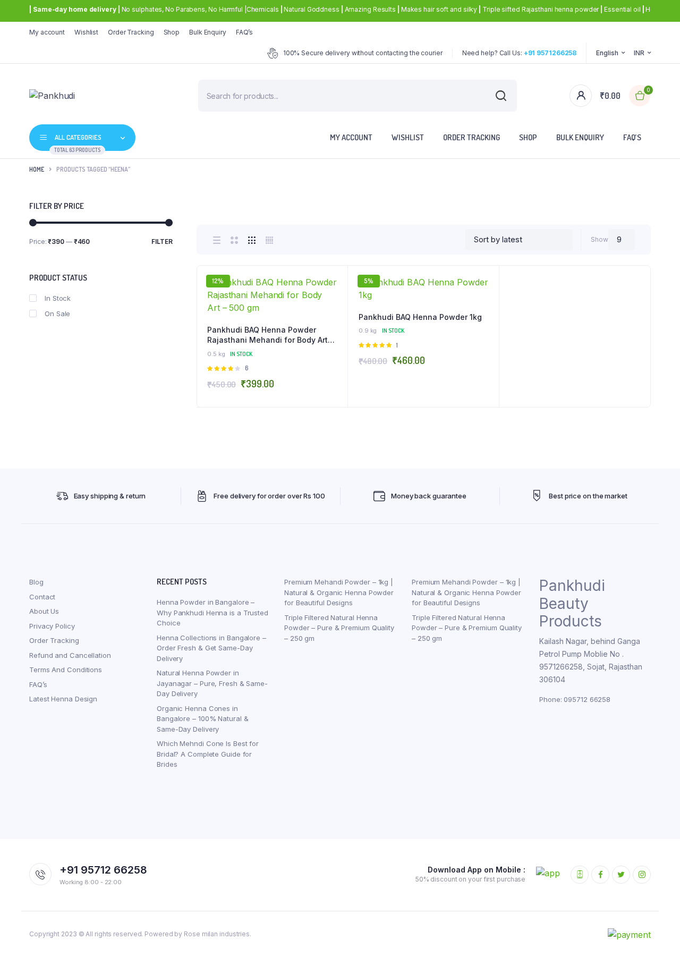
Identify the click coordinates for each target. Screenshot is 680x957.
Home (36, 169)
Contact (42, 596)
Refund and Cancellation (70, 655)
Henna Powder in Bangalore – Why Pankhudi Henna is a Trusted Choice (212, 612)
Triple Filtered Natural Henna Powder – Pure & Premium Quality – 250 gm (339, 627)
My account (47, 32)
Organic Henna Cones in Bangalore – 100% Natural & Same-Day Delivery (202, 718)
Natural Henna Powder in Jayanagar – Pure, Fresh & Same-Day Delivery (212, 683)
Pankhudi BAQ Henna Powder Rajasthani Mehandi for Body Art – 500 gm (270, 335)
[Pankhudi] (79, 95)
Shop (172, 32)
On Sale (57, 313)
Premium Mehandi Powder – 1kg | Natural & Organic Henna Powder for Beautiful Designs (339, 592)
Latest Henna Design (63, 699)
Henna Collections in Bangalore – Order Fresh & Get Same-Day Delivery (211, 648)
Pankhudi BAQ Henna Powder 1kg (420, 316)
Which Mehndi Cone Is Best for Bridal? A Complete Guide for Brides (208, 753)
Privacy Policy (52, 626)
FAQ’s (244, 32)
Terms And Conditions (65, 669)
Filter (162, 241)
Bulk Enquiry (207, 32)
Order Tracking (131, 32)
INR (639, 53)
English (607, 53)
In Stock (58, 298)
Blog (36, 582)
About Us (44, 611)
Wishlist (86, 32)
